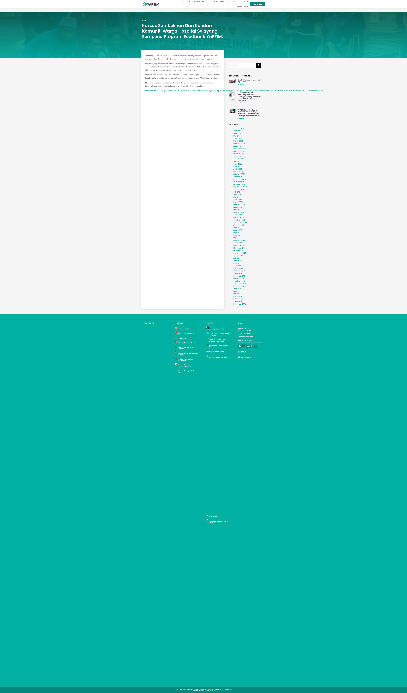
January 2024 (239, 207)
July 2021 (237, 258)
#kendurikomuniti (284, 91)
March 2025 (238, 171)
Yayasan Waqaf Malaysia (218, 357)
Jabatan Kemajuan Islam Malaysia (186, 348)
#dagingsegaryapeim (207, 91)
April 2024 (237, 199)
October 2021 (238, 250)
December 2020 (239, 276)
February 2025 (239, 174)
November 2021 (239, 248)
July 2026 (237, 131)
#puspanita (297, 91)
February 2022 (239, 240)
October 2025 (239, 154)
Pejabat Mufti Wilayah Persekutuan (185, 359)
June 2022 (237, 230)
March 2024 (238, 202)
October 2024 (239, 184)
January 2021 (238, 273)
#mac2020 (182, 91)
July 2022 (237, 227)
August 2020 (238, 286)
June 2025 (237, 164)
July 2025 (237, 161)
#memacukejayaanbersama (165, 91)
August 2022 (238, 225)
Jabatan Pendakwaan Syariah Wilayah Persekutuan (188, 365)
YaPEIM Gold (182, 338)
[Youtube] (247, 346)
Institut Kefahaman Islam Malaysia (219, 334)
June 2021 (237, 261)
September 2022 (240, 222)
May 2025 (237, 166)
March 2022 (238, 238)
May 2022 (237, 233)
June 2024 (237, 194)
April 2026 (237, 138)
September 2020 (240, 283)
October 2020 (239, 281)
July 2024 (237, 192)
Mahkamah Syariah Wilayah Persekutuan (218, 521)
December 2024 (239, 179)
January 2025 (239, 177)
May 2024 (237, 197)
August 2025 (238, 159)
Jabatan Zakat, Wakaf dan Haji (187, 371)
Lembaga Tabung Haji (216, 329)
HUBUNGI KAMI (242, 7)
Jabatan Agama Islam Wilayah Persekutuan (217, 340)
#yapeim (149, 91)
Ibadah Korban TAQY (186, 334)
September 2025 (240, 156)
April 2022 (237, 235)
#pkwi (219, 91)
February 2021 (239, 271)
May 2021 (237, 263)
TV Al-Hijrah (213, 516)
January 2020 (239, 301)
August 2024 (238, 189)
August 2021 (238, 255)
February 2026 (239, 143)
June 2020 (237, 291)
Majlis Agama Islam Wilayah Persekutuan (218, 346)
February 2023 (239, 212)
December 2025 (239, 149)
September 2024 (240, 187)
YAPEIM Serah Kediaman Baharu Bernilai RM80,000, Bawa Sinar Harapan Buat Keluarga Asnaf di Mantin (249, 113)
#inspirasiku (193, 91)
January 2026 (239, 146)
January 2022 (239, 243)
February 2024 (239, 205)
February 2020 (239, 299)
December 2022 (239, 217)
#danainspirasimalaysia (313, 91)
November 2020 (240, 278)
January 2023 (239, 215)
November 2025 (240, 151)
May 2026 (237, 136)
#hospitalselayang (269, 91)
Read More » (241, 84)
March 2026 (238, 141)
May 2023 (237, 210)
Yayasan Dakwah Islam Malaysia (217, 352)
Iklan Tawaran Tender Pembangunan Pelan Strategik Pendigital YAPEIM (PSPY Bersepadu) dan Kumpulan (249, 97)
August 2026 (238, 128)
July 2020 (237, 289)
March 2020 (238, 296)
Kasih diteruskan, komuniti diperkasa (249, 81)
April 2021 (237, 266)
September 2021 (240, 253)
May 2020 (237, 294)
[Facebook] (240, 346)
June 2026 (237, 133)
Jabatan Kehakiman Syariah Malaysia (188, 353)
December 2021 (239, 245)
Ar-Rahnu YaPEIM (183, 329)
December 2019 (239, 304)
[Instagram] (251, 346)
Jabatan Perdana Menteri (187, 343)
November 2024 (240, 182)
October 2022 (239, 220)
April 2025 (237, 169)
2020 (144, 20)
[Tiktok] (255, 346)
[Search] (258, 65)
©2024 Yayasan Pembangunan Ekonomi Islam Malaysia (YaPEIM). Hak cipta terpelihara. (203, 690)
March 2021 (238, 268)
